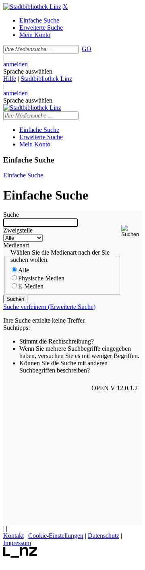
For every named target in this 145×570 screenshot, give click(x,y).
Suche (11, 214)
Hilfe (9, 78)
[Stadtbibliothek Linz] (32, 6)
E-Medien (31, 286)
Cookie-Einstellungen (55, 535)
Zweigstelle (18, 230)
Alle (23, 270)
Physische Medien (41, 278)
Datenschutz (103, 535)
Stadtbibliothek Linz (46, 78)
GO (86, 48)
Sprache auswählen (27, 71)
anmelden (15, 64)
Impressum (17, 542)
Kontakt (13, 535)
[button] (131, 231)
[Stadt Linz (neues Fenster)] (20, 555)
